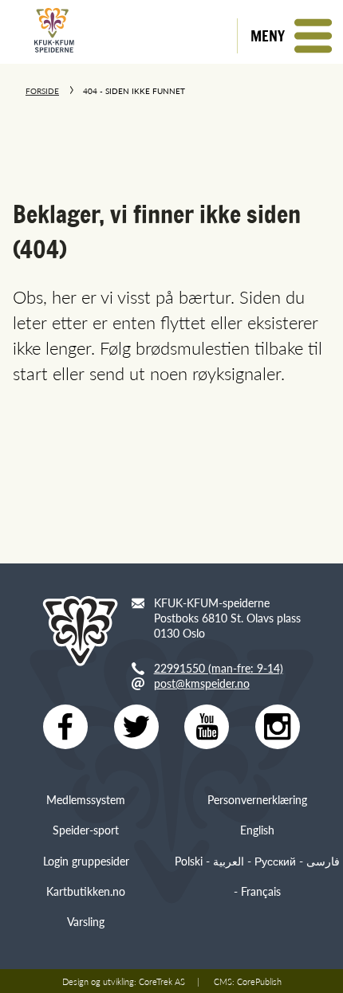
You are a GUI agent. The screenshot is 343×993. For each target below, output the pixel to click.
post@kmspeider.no (202, 683)
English (257, 830)
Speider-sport (86, 830)
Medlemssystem (85, 799)
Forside (42, 90)
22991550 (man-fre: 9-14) (218, 668)
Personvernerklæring (257, 799)
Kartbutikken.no (85, 891)
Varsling (85, 921)
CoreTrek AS (162, 981)
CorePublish (259, 981)
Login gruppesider (86, 861)
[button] (290, 36)
